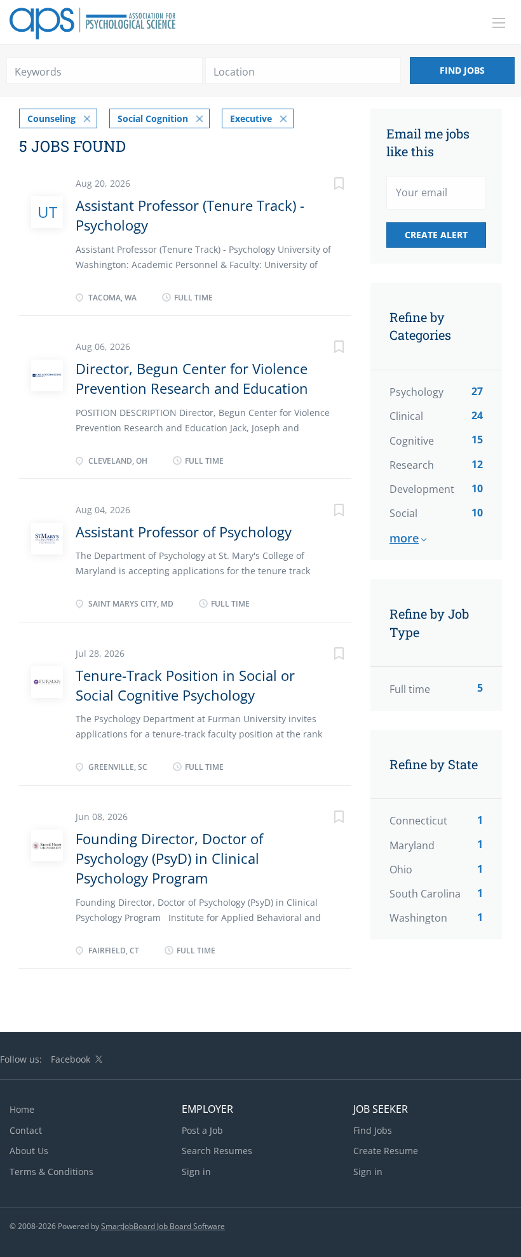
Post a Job (202, 1130)
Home (22, 1109)
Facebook (70, 1059)
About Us (29, 1151)
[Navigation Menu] (498, 23)
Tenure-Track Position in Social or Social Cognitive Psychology (185, 685)
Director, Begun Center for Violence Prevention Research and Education (192, 378)
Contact (26, 1130)
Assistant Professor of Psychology (184, 531)
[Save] (326, 185)
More (404, 538)
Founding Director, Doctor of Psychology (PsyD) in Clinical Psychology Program (169, 858)
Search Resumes (217, 1151)
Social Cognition (153, 118)
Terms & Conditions (51, 1172)
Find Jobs (462, 70)
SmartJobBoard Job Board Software (163, 1226)
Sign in (196, 1172)
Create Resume (385, 1151)
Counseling (51, 118)
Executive (251, 118)
